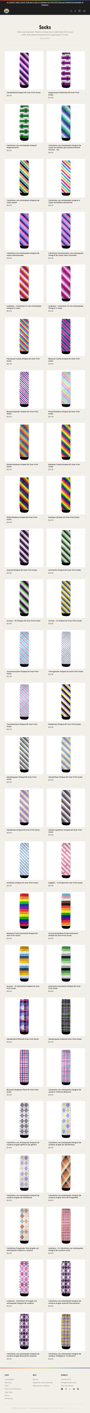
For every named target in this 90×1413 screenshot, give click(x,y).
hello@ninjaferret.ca (68, 1382)
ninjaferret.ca (66, 1379)
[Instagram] (62, 1389)
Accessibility (9, 1379)
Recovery (8, 1382)
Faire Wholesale (67, 1386)
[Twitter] (74, 1389)
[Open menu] (84, 11)
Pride (7, 1386)
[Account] (75, 11)
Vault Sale (8, 1392)
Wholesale (9, 1398)
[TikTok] (70, 1389)
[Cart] (79, 11)
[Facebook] (66, 1389)
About (7, 1395)
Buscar (35, 1379)
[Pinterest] (78, 1389)
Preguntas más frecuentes (43, 1382)
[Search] (71, 11)
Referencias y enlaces (41, 1386)
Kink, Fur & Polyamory (13, 1389)
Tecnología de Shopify (71, 1408)
